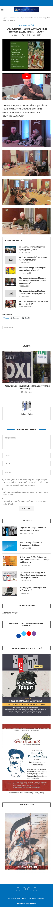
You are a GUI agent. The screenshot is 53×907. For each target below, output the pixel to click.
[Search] (50, 9)
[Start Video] (26, 86)
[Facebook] (23, 3)
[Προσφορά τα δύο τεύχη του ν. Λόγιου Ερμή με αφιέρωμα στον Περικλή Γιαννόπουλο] (9, 576)
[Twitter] (24, 889)
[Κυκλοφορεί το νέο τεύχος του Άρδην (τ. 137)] (9, 591)
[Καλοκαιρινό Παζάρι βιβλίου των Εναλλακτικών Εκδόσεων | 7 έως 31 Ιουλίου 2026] (9, 561)
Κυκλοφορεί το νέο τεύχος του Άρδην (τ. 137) (33, 589)
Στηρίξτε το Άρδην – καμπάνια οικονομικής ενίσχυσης (33, 529)
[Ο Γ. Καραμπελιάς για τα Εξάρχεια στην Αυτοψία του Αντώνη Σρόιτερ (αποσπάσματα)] (10, 282)
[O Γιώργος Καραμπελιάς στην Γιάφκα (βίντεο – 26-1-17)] (10, 304)
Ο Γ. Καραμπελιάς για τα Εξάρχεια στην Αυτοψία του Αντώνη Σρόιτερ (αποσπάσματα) (32, 280)
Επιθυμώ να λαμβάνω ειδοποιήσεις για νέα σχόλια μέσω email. (25, 493)
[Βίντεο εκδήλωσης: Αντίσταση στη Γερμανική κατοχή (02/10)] (10, 270)
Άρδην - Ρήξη (20, 35)
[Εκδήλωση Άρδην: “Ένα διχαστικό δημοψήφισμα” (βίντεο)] (10, 249)
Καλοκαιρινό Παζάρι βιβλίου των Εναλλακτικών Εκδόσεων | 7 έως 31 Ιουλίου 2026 (35, 559)
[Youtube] (29, 889)
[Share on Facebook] (24, 337)
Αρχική (4, 18)
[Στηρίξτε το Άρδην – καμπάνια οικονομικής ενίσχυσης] (9, 531)
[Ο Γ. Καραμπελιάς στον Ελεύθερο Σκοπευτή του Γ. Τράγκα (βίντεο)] (10, 293)
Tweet (6, 318)
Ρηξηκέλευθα (8, 327)
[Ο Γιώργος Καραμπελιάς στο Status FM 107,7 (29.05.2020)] (10, 260)
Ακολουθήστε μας (10, 613)
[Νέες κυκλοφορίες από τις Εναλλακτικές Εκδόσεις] (9, 546)
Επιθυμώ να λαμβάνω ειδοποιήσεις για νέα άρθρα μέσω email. (24, 502)
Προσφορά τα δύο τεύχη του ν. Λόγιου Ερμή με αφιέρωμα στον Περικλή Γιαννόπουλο (33, 575)
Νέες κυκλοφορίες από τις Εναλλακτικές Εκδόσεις (31, 543)
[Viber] (35, 889)
